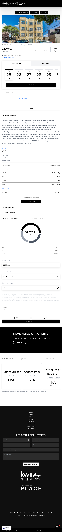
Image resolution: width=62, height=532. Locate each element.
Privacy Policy (38, 530)
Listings (31, 414)
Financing (31, 421)
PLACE (50, 513)
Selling (31, 419)
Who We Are (31, 426)
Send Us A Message (31, 464)
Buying (31, 417)
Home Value (31, 424)
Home (31, 412)
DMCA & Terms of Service (49, 530)
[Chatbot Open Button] (57, 527)
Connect (31, 428)
